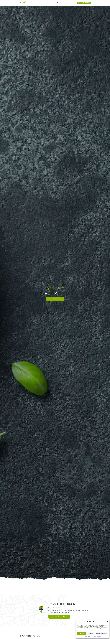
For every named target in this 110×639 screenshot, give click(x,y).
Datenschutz (93, 636)
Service (53, 2)
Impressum (99, 636)
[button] (107, 621)
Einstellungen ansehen (101, 633)
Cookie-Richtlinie (87, 636)
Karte (47, 2)
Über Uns (59, 2)
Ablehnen (90, 633)
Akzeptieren (81, 633)
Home (42, 2)
